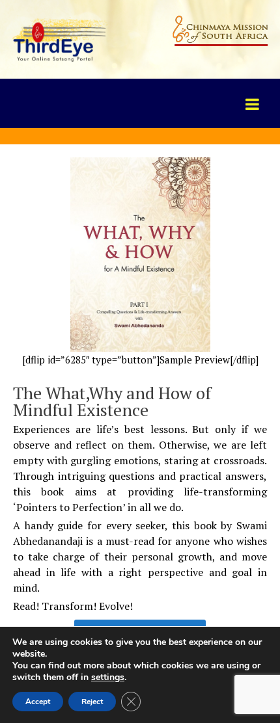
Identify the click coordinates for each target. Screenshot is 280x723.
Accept (37, 701)
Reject (92, 701)
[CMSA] (60, 37)
